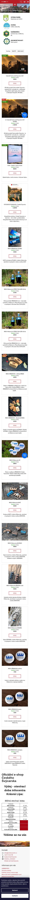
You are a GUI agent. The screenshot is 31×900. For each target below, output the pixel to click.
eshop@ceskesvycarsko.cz (10, 853)
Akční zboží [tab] (20, 51)
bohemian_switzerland (9, 859)
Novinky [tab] (8, 51)
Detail (15, 83)
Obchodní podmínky (6, 870)
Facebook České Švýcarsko (10, 857)
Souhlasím (15, 896)
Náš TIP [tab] (14, 51)
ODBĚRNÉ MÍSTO (5, 868)
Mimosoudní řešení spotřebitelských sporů (11, 874)
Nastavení (15, 890)
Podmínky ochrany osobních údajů (10, 872)
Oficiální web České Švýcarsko (11, 861)
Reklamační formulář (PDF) (8, 876)
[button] (2, 8)
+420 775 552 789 (8, 855)
